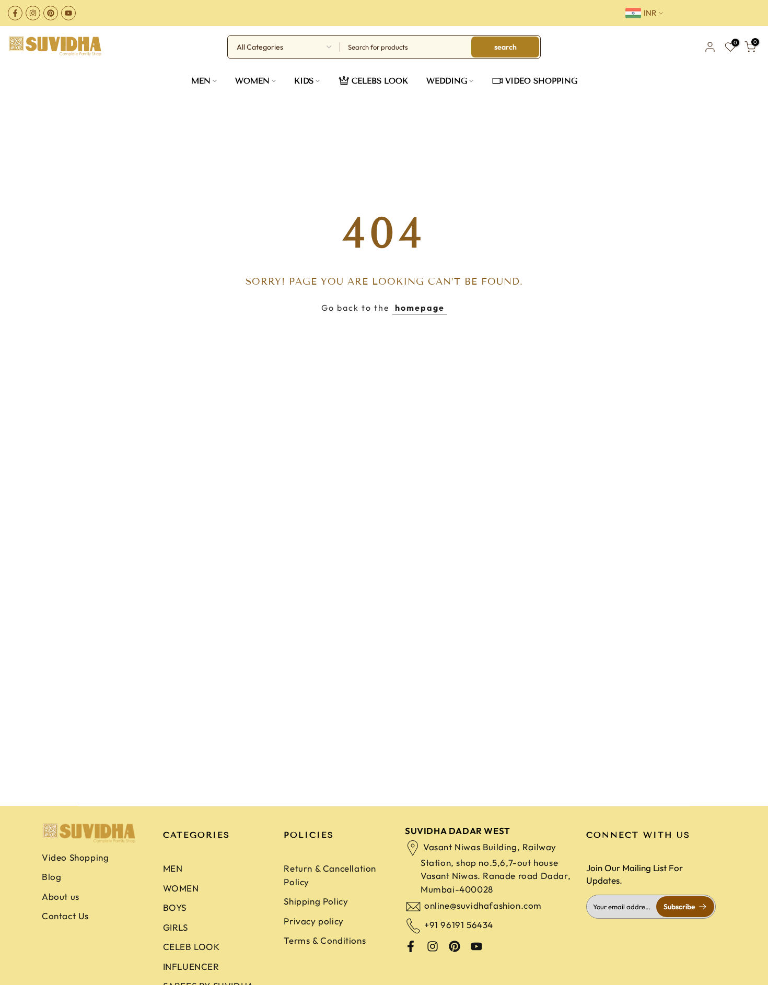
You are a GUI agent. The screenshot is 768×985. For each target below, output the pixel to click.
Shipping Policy (316, 901)
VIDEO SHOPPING (541, 81)
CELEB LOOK (191, 946)
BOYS (175, 907)
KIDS (303, 81)
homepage (420, 307)
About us (60, 896)
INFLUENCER (191, 966)
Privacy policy (313, 921)
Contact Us (65, 915)
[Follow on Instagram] (33, 13)
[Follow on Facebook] (15, 13)
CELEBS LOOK (380, 81)
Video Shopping (75, 857)
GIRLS (175, 927)
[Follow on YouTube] (68, 13)
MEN (201, 81)
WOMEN (252, 81)
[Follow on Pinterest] (50, 13)
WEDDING (446, 81)
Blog (51, 876)
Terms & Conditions (325, 940)
